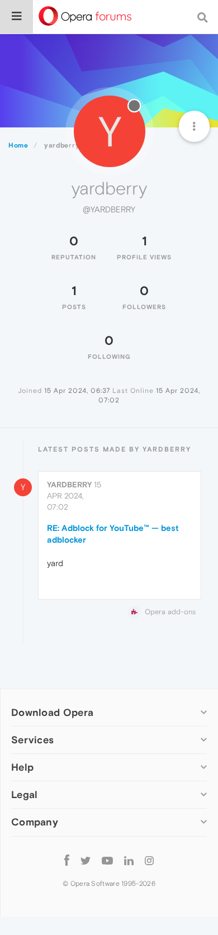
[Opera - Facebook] (67, 860)
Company (34, 822)
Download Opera (52, 712)
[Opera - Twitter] (85, 860)
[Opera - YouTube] (107, 860)
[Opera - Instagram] (149, 860)
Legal (24, 794)
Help (22, 767)
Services (32, 740)
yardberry (69, 484)
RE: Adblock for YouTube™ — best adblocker (113, 533)
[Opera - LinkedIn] (129, 860)
